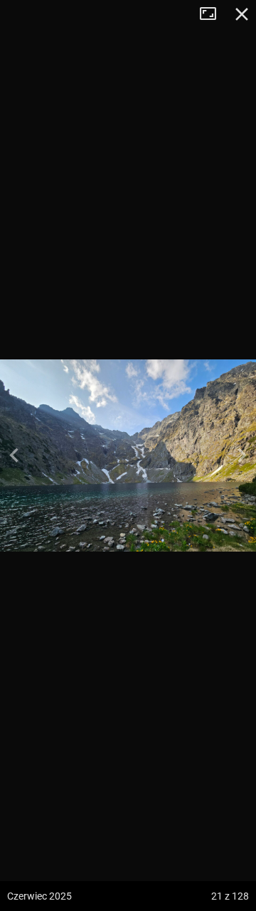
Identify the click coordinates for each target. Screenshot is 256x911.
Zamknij (242, 14)
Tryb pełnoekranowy (213, 14)
